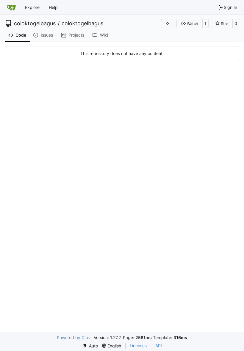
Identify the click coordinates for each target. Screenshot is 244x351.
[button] (189, 23)
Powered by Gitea (74, 337)
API (158, 345)
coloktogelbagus (35, 23)
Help (53, 7)
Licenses (138, 345)
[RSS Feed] (168, 23)
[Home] (11, 7)
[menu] (90, 345)
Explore (32, 7)
